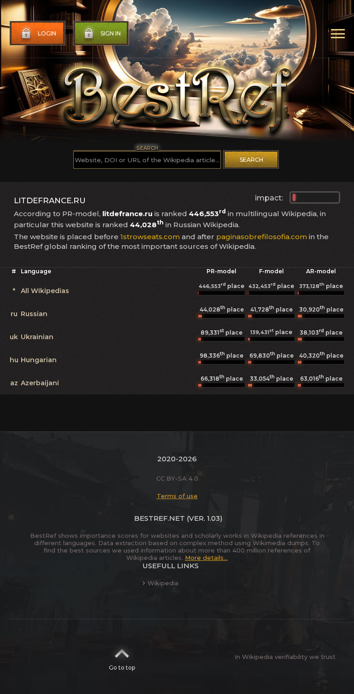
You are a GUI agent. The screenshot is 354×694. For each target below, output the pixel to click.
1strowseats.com (150, 236)
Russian (34, 314)
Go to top (122, 667)
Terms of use (177, 496)
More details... (206, 557)
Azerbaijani (40, 383)
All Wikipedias (45, 291)
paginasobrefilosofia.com (261, 236)
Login (47, 33)
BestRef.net (159, 518)
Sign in (110, 33)
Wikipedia (163, 583)
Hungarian (39, 360)
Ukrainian (37, 337)
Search (251, 159)
